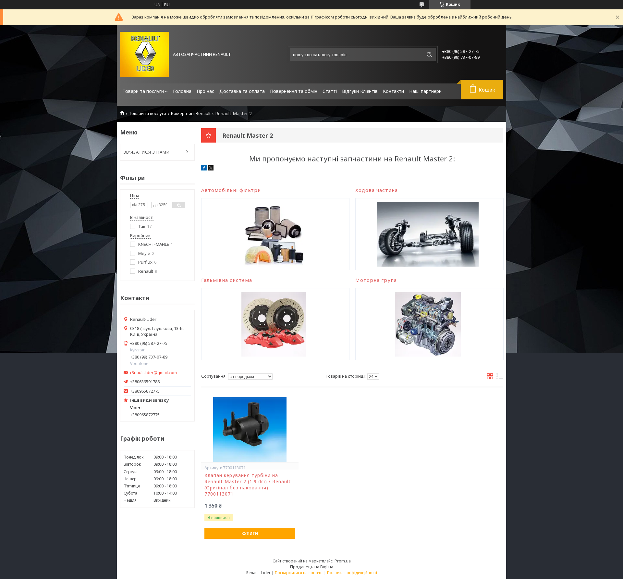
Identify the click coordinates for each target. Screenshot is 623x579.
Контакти (393, 91)
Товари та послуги (143, 91)
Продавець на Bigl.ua (311, 567)
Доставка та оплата (242, 91)
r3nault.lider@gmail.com (153, 372)
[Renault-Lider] (144, 54)
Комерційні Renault (191, 113)
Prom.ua (343, 561)
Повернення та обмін (293, 91)
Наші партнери (425, 91)
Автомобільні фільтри (231, 190)
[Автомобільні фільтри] (274, 234)
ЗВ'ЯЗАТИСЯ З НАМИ (147, 152)
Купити (249, 533)
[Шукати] (429, 54)
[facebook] (204, 169)
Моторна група (376, 280)
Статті (330, 91)
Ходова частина (376, 190)
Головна (182, 91)
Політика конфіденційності (352, 572)
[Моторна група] (428, 324)
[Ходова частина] (428, 234)
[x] (211, 169)
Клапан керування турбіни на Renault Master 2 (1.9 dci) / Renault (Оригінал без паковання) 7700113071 (247, 484)
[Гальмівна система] (274, 324)
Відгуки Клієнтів (360, 91)
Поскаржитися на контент (299, 572)
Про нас (205, 91)
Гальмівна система (226, 280)
